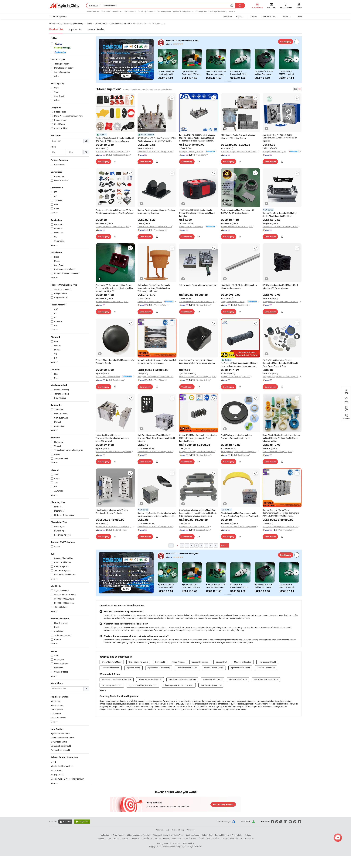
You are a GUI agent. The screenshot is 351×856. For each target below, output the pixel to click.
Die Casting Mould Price (112, 685)
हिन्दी (208, 838)
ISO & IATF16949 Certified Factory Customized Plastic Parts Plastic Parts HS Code (280, 363)
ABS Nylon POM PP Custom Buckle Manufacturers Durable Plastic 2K (280, 138)
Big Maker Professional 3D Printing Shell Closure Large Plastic (157, 361)
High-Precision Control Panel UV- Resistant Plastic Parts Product (156, 438)
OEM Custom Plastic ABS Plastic (280, 286)
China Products (118, 835)
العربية (186, 838)
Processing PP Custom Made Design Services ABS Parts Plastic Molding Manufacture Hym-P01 (114, 288)
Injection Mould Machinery (159, 667)
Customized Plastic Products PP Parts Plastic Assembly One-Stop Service (114, 211)
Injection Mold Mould (266, 667)
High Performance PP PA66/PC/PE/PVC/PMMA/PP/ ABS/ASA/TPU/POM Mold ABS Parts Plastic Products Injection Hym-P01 (265, 72)
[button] (101, 60)
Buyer (238, 16)
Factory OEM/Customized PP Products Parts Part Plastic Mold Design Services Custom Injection (288, 72)
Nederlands (176, 838)
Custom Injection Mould (187, 667)
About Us (159, 830)
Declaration (176, 843)
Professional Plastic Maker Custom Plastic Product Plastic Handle (239, 365)
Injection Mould (130, 11)
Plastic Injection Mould (146, 11)
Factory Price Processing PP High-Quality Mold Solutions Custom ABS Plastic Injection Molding (167, 72)
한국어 (193, 838)
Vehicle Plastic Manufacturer (198, 285)
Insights (248, 835)
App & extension (268, 16)
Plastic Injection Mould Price (266, 679)
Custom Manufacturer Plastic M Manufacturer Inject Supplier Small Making (198, 438)
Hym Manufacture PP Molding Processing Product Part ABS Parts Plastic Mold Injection (192, 72)
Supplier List (75, 29)
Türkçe (224, 838)
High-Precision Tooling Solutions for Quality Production (112, 511)
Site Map (181, 830)
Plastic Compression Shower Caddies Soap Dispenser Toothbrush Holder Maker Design (239, 514)
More (102, 690)
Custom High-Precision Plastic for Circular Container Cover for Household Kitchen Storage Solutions (157, 514)
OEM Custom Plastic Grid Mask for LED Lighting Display (238, 136)
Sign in (299, 7)
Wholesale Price (177, 835)
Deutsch (166, 838)
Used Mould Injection (110, 667)
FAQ (167, 830)
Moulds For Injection (242, 662)
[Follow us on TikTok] (276, 821)
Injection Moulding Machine (183, 11)
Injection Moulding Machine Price (143, 685)
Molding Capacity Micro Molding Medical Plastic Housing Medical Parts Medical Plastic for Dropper (197, 138)
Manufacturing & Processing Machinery (67, 779)
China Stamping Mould (138, 662)
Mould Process (178, 662)
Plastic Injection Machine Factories (178, 685)
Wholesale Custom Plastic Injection (116, 679)
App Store (65, 821)
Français (135, 838)
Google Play (82, 821)
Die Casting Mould (164, 11)
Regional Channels (222, 835)
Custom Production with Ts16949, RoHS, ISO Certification (237, 211)
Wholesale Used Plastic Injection (182, 679)
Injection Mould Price (238, 679)
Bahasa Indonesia (247, 838)
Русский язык (147, 838)
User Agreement (163, 843)
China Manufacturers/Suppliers (138, 835)
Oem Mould (160, 662)
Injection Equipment (200, 662)
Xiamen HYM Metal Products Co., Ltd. (182, 40)
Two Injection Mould (267, 662)
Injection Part (221, 662)
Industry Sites (207, 835)
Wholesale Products (160, 835)
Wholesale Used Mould (212, 679)
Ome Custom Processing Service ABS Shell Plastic (197, 361)
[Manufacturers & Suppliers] (64, 6)
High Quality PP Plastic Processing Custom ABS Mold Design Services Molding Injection (240, 72)
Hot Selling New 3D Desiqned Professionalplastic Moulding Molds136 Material (112, 438)
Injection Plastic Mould (240, 667)
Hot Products (105, 835)
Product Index (237, 835)
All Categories (59, 16)
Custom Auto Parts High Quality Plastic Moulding (280, 214)
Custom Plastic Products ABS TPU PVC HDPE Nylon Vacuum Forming (115, 139)
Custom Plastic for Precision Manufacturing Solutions (156, 211)
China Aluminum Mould (111, 662)
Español (116, 838)
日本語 (201, 838)
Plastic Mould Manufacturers (111, 11)
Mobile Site (191, 830)
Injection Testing (133, 667)
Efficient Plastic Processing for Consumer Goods (115, 361)
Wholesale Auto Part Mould (150, 679)
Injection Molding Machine (62, 766)
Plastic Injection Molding (218, 11)
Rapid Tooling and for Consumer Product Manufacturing (236, 436)
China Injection (201, 11)
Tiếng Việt (234, 838)
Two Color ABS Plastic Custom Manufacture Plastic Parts (197, 213)
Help (253, 16)
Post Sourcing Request (223, 804)
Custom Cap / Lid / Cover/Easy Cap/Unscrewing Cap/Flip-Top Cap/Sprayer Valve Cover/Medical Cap (281, 513)
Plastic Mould (56, 770)
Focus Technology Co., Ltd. (177, 846)
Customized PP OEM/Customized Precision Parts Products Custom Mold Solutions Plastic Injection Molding (216, 72)
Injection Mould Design (213, 667)
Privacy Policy (188, 843)
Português (125, 838)
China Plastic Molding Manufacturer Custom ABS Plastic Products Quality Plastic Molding (281, 438)
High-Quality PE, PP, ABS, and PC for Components (239, 286)
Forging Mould (57, 774)
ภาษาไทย (216, 838)
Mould (53, 761)
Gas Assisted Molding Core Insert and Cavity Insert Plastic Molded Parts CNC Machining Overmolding (198, 513)
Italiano (157, 838)
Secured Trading (96, 29)
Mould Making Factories (211, 685)
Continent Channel (192, 835)
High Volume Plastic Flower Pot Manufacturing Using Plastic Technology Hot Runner (154, 288)
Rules (300, 16)
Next (223, 545)
